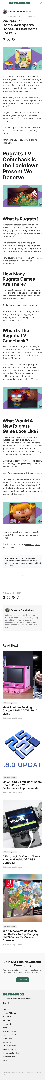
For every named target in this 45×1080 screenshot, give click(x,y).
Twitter (37, 544)
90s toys (34, 379)
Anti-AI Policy (7, 1042)
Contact (5, 1060)
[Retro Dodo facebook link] (5, 1003)
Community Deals (9, 1057)
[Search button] (41, 3)
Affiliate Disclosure (9, 1046)
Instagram (11, 547)
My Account (7, 1017)
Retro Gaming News (9, 703)
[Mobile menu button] (5, 3)
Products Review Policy (11, 1035)
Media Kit (6, 1028)
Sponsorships (8, 1024)
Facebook (29, 544)
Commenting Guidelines (11, 1053)
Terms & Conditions (10, 1049)
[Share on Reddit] (13, 39)
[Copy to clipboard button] (18, 39)
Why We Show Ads (9, 1031)
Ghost (32, 1072)
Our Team (6, 1020)
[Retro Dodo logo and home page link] (19, 3)
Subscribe (22, 980)
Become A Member (9, 1013)
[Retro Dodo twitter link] (8, 1003)
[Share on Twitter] (8, 39)
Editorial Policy (8, 1038)
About (5, 1009)
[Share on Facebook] (4, 39)
